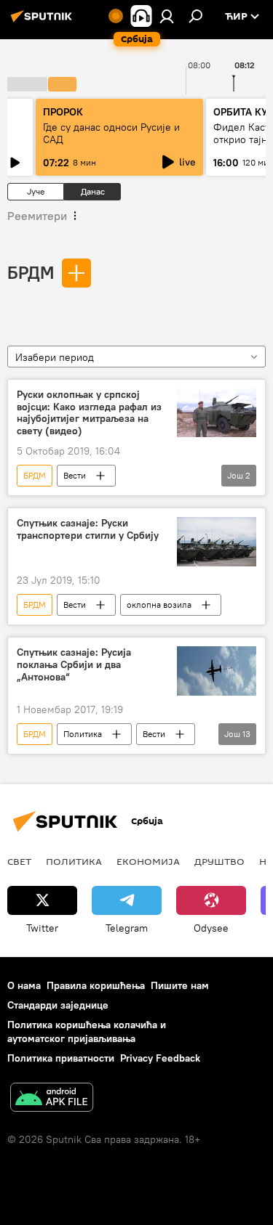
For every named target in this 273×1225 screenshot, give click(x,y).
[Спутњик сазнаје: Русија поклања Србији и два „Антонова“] (216, 671)
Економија (148, 861)
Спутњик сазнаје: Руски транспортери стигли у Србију (88, 529)
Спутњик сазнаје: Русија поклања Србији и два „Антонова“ (74, 664)
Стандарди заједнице (57, 1005)
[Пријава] (166, 15)
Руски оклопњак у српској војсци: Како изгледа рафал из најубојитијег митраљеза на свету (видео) (89, 412)
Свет (19, 861)
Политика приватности (60, 1058)
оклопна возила (159, 604)
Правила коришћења (96, 985)
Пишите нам (180, 985)
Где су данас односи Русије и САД (111, 133)
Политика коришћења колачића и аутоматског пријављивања (86, 1031)
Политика (82, 733)
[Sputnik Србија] (43, 21)
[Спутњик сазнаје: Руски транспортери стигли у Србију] (216, 541)
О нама (24, 985)
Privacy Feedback (160, 1058)
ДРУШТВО (219, 861)
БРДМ (30, 272)
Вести (74, 475)
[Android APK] (51, 1099)
